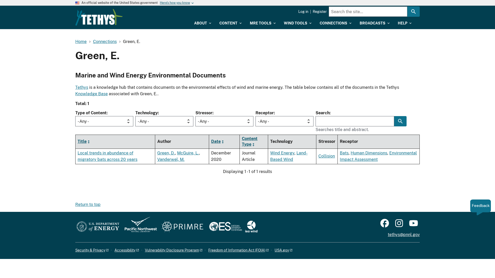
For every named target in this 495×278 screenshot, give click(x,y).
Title (82, 141)
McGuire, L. (188, 153)
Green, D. (166, 153)
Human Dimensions (369, 153)
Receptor (264, 112)
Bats (344, 153)
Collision (326, 156)
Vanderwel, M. (171, 159)
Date (216, 141)
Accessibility (124, 250)
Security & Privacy (90, 250)
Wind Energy (282, 153)
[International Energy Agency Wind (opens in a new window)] (251, 227)
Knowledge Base (91, 93)
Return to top (88, 204)
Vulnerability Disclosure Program (172, 250)
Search (322, 112)
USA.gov (282, 250)
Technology (146, 112)
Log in (303, 11)
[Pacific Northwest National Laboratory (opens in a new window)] (138, 227)
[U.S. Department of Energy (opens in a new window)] (97, 227)
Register (320, 11)
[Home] (99, 17)
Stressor (203, 112)
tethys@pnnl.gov (404, 234)
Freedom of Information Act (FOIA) (236, 250)
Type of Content (90, 112)
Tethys (81, 87)
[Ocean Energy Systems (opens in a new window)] (226, 227)
